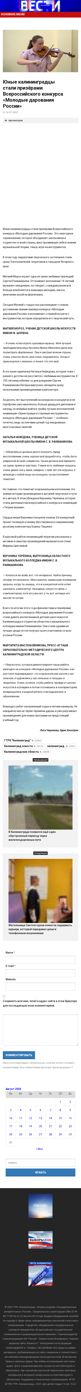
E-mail (11, 965)
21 (50, 1126)
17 (10, 1126)
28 (50, 1134)
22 (60, 1126)
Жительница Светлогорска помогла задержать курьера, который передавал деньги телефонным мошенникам (40, 929)
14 (50, 1118)
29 (60, 1134)
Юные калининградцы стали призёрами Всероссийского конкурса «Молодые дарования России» (33, 94)
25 (20, 1134)
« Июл (39, 1148)
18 (20, 1126)
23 (70, 1126)
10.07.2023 (12, 112)
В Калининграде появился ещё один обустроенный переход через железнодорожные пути (32, 835)
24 (10, 1134)
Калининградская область (26, 751)
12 (30, 1118)
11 (20, 1118)
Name (10, 952)
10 (10, 1118)
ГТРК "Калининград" (22, 740)
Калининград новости (23, 746)
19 (30, 1126)
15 (60, 1118)
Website (11, 979)
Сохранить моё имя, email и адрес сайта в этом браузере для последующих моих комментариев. (40, 1003)
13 (40, 1118)
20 (40, 1126)
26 (30, 1134)
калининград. (61, 746)
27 (40, 1134)
